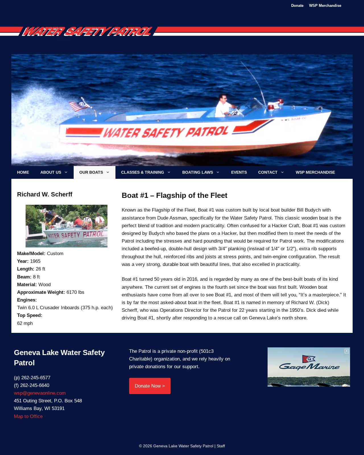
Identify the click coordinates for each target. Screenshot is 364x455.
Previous (46, 112)
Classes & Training (142, 172)
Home (23, 172)
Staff (221, 446)
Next (317, 112)
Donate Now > (150, 386)
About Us (50, 172)
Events (239, 172)
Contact (268, 172)
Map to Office (28, 416)
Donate (297, 5)
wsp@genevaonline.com (40, 393)
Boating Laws (197, 172)
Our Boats (91, 172)
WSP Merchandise (325, 5)
